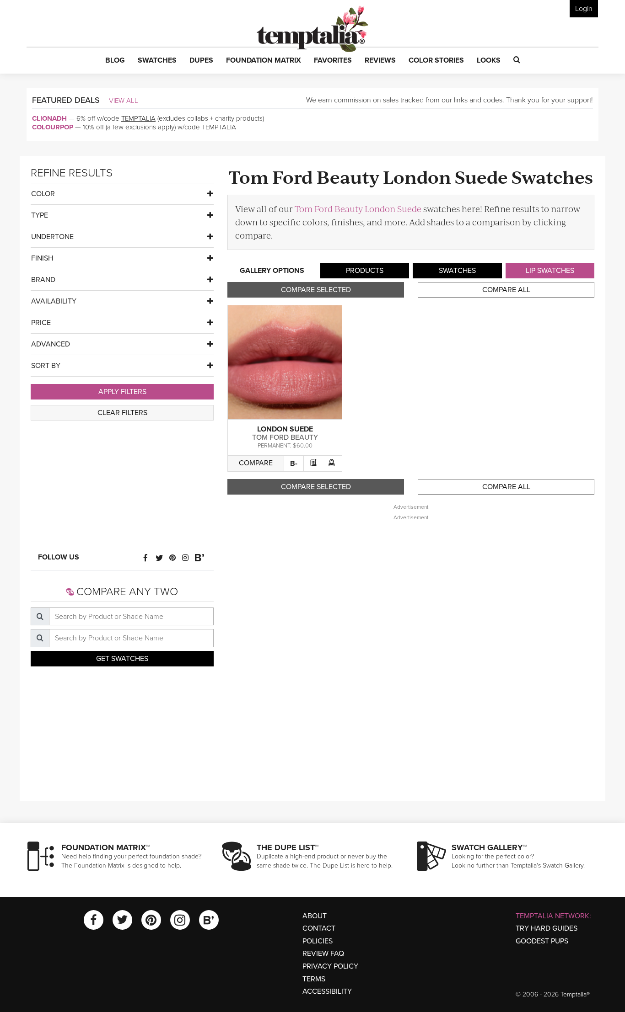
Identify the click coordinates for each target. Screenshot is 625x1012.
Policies (317, 941)
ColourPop (52, 127)
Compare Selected (316, 289)
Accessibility (327, 991)
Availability (53, 301)
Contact (318, 928)
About (314, 916)
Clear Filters (122, 412)
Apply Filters (122, 391)
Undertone (52, 236)
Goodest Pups (542, 941)
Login (584, 8)
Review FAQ (323, 953)
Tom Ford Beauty (285, 437)
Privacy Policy (330, 966)
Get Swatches (122, 658)
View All (123, 100)
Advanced (50, 344)
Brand (43, 279)
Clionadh (49, 118)
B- (293, 463)
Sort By (45, 365)
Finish (42, 258)
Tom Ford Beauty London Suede (358, 208)
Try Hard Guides (546, 928)
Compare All (506, 289)
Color (43, 193)
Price (41, 322)
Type (39, 215)
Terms (313, 979)
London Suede (285, 429)
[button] (115, 61)
